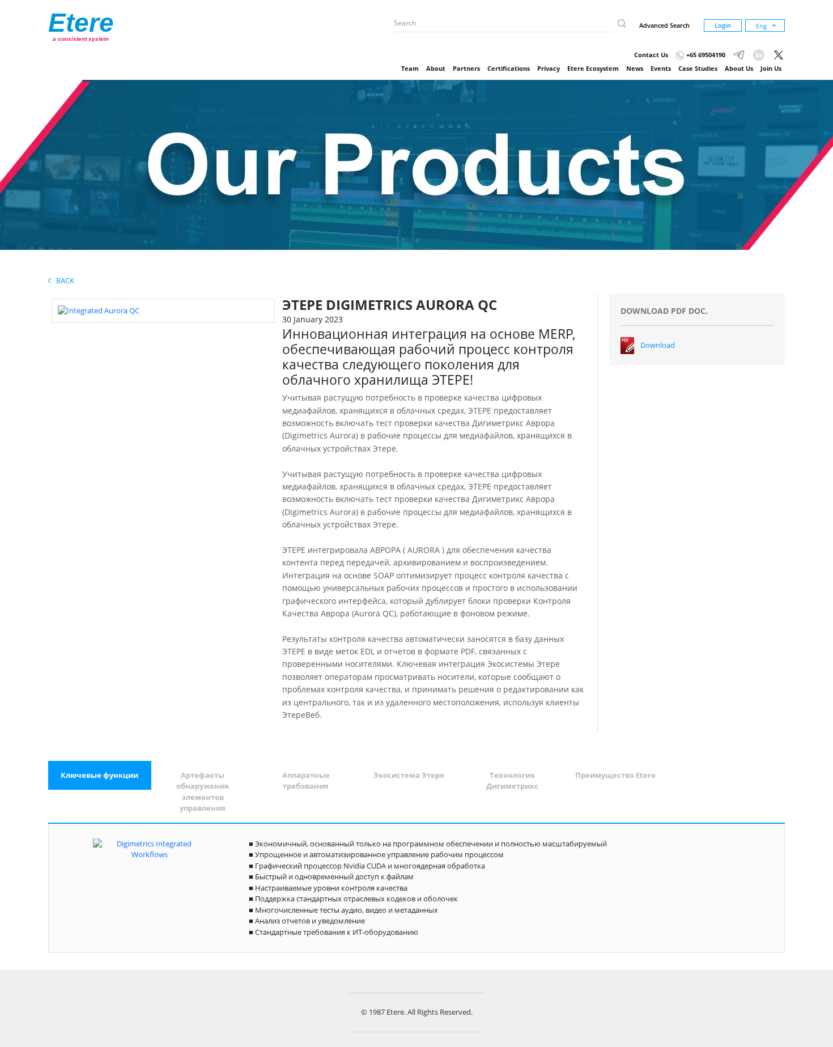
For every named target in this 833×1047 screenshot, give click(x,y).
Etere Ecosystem (593, 68)
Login (723, 25)
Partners (466, 68)
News (634, 68)
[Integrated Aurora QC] (98, 310)
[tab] (99, 775)
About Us (739, 68)
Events (661, 68)
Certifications (508, 68)
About (435, 68)
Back (62, 280)
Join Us (770, 68)
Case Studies (697, 68)
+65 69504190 (705, 54)
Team (410, 68)
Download (657, 345)
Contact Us (651, 54)
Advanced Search (664, 25)
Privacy (548, 68)
